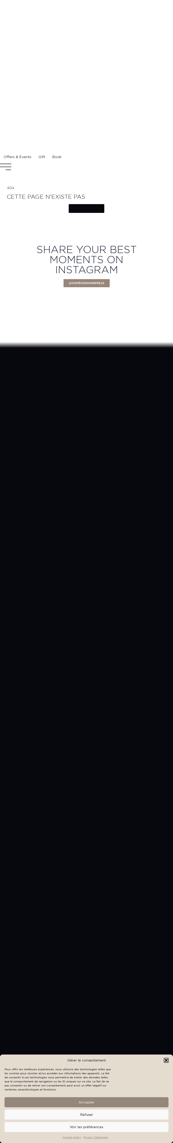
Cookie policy (72, 1137)
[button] (166, 1060)
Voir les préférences (86, 1127)
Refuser (86, 1115)
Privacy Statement (95, 1137)
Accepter (86, 1102)
